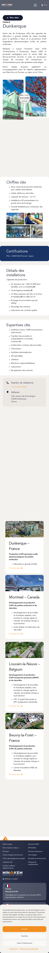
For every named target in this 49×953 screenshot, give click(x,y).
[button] (35, 5)
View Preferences (24, 943)
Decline (24, 936)
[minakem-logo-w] (7, 5)
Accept (24, 929)
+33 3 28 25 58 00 (19, 387)
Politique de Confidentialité (29, 949)
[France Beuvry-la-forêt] (8, 886)
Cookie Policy (13, 949)
